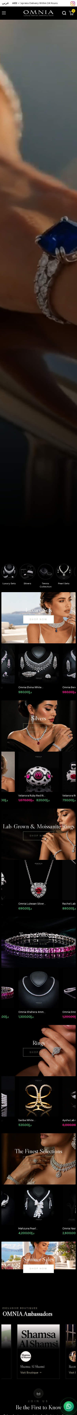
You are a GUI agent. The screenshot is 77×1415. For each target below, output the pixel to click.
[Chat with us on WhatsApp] (69, 1406)
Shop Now (38, 619)
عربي (5, 3)
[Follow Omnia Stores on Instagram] (72, 3)
